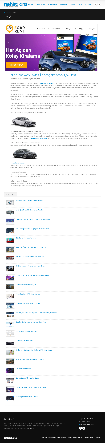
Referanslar (62, 438)
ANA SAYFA (30, 4)
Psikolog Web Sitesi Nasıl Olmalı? (27, 397)
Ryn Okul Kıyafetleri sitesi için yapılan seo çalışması (32, 229)
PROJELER (63, 4)
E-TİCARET (73, 4)
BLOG (81, 4)
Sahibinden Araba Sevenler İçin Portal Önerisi (31, 266)
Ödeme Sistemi (89, 438)
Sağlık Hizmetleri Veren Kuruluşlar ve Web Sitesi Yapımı (34, 350)
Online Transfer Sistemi (75, 438)
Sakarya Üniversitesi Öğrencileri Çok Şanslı (30, 359)
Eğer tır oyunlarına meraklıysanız (26, 285)
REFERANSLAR (52, 4)
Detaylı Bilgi (29, 428)
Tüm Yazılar (10, 194)
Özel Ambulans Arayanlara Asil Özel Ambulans (31, 387)
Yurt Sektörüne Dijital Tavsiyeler (26, 331)
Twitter (99, 4)
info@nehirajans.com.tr (87, 424)
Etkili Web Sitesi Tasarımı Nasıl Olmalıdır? (29, 201)
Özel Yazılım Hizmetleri (23, 369)
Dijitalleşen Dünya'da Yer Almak (26, 238)
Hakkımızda (52, 438)
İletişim (98, 438)
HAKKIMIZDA (41, 4)
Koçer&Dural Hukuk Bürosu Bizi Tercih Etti (30, 257)
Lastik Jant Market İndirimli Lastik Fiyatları (29, 210)
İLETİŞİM (88, 4)
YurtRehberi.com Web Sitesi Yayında (28, 294)
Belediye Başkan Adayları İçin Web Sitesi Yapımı (31, 322)
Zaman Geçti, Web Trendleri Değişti (27, 378)
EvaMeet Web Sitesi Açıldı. (24, 341)
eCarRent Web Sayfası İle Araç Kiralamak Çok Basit (43, 75)
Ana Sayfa (7, 12)
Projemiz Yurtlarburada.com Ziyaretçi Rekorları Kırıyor (33, 219)
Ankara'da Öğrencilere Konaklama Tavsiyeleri (31, 247)
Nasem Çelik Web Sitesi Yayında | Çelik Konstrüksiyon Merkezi (36, 313)
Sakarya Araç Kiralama (47, 83)
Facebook (95, 4)
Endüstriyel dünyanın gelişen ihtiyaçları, (28, 303)
